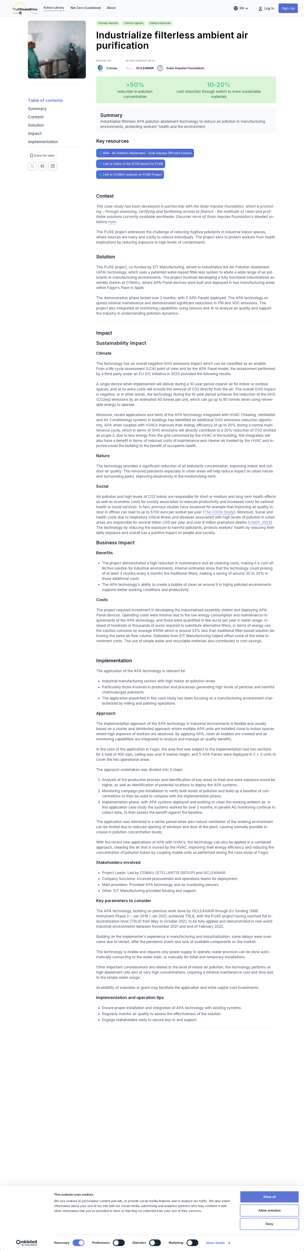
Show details (215, 1243)
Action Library (53, 8)
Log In (268, 8)
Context (36, 116)
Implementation (43, 141)
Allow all (269, 1197)
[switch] (119, 1242)
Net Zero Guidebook (86, 8)
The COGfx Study (219, 512)
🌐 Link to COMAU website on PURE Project (130, 174)
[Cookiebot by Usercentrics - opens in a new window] (27, 1243)
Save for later (44, 155)
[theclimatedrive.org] (24, 8)
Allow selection (269, 1210)
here (112, 222)
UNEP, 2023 (260, 522)
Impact (35, 133)
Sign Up (288, 8)
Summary (37, 108)
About (111, 8)
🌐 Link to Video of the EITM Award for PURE (130, 164)
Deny (269, 1224)
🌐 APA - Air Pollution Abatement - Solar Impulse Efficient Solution (145, 153)
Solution (36, 125)
